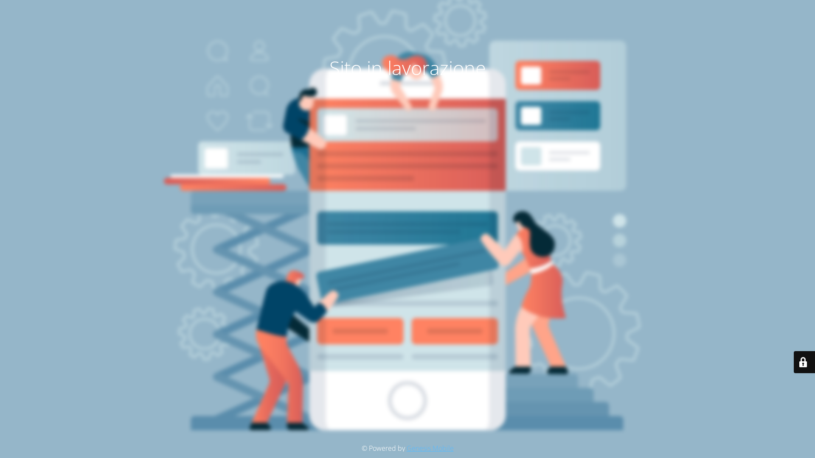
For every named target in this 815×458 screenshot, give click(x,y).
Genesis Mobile (430, 448)
